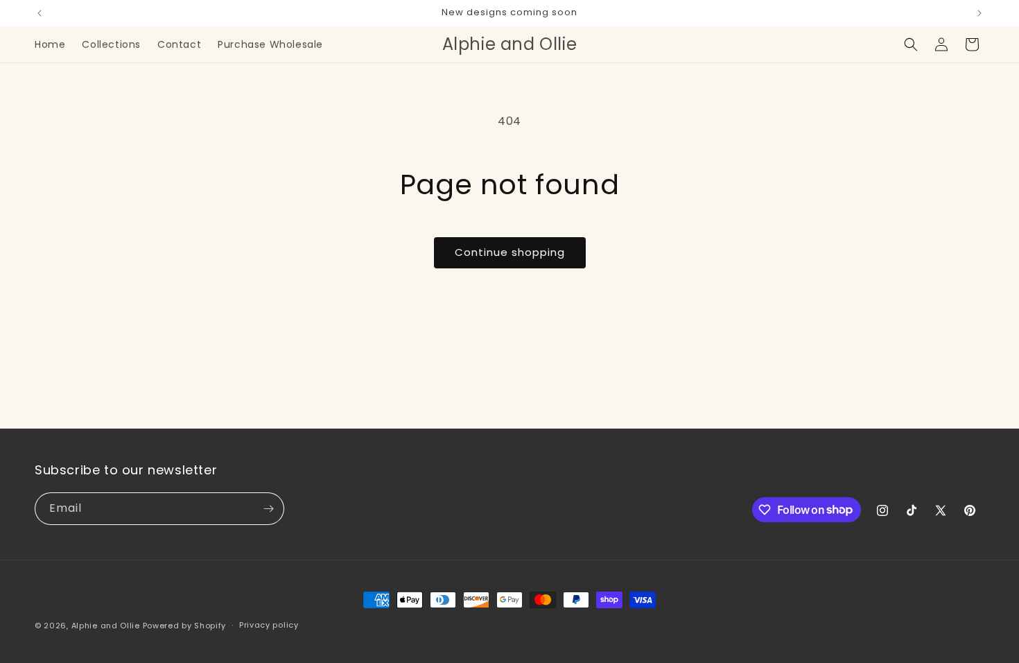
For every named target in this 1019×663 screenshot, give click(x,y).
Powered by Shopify (185, 625)
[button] (911, 44)
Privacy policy (269, 624)
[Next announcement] (979, 13)
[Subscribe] (268, 508)
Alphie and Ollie (105, 625)
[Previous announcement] (39, 13)
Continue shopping (510, 252)
